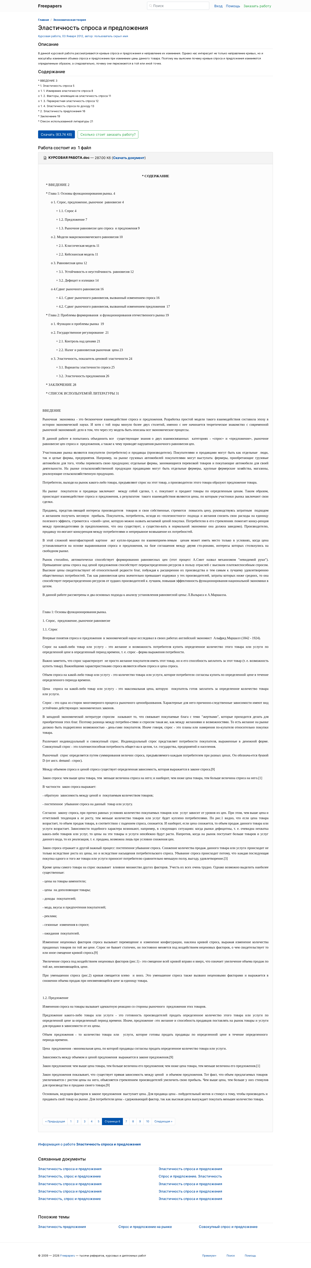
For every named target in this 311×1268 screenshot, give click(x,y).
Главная (43, 19)
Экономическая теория (69, 19)
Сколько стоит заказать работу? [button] (108, 134)
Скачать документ (128, 158)
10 (147, 1121)
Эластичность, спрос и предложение (69, 1176)
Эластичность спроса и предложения (70, 1169)
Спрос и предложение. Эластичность (190, 1176)
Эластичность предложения (62, 1227)
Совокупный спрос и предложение (228, 1227)
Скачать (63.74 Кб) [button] (56, 134)
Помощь (233, 6)
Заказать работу (257, 6)
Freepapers (67, 1255)
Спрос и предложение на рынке (145, 1227)
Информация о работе (89, 1144)
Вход (218, 6)
